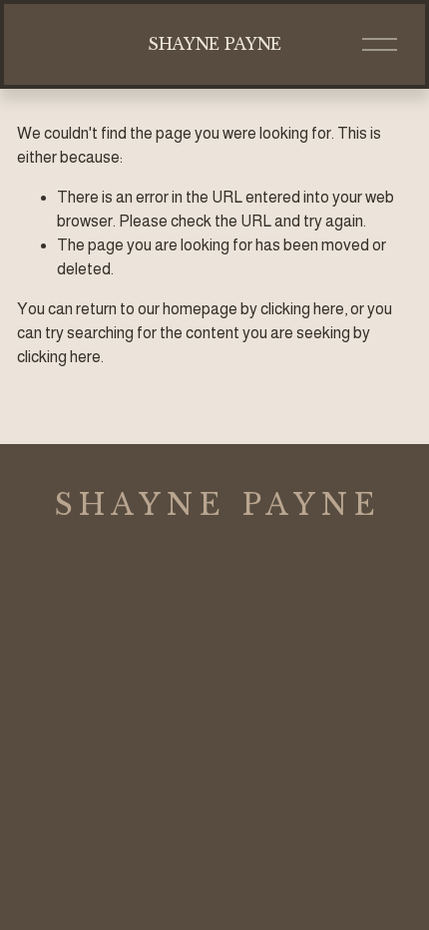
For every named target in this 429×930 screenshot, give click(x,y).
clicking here (302, 308)
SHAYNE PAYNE (214, 44)
